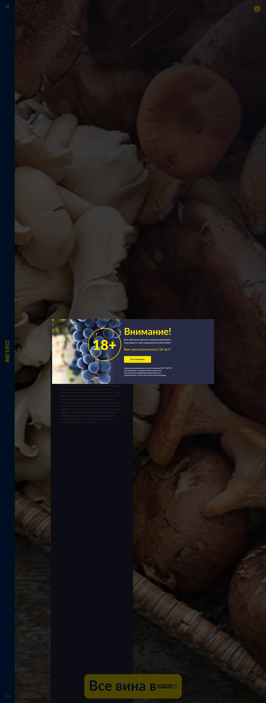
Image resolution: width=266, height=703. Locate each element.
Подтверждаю (137, 359)
